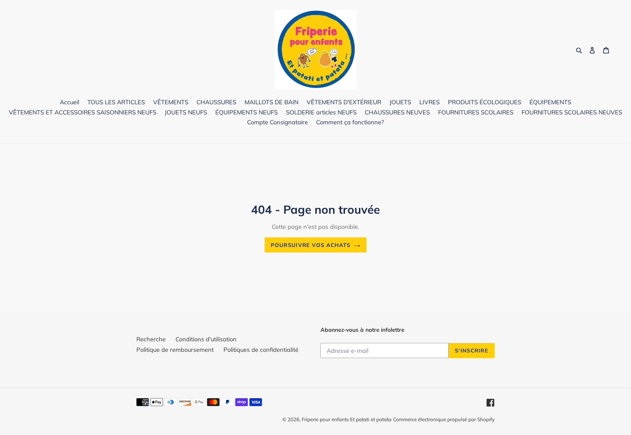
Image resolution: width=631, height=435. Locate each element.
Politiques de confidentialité (260, 349)
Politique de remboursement (175, 349)
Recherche (151, 339)
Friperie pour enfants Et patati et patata (346, 419)
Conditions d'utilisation (206, 339)
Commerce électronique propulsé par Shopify (444, 419)
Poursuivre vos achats (311, 245)
